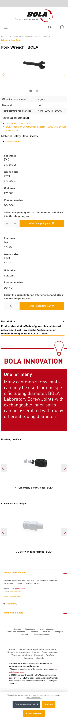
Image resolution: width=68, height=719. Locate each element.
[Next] (64, 74)
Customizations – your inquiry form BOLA (37, 649)
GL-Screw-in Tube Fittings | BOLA (34, 551)
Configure (48, 704)
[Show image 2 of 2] (37, 91)
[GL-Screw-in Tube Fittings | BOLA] (34, 526)
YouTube (46, 632)
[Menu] (6, 27)
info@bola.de (15, 591)
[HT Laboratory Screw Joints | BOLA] (34, 462)
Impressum (30, 629)
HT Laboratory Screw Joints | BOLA (34, 487)
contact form (11, 604)
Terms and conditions (16, 632)
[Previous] (3, 74)
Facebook (34, 632)
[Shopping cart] (62, 27)
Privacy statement (46, 629)
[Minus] (7, 223)
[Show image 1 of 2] (30, 91)
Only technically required (26, 704)
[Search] (49, 27)
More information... (34, 698)
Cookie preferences (41, 635)
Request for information (18, 652)
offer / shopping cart (40, 223)
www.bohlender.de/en (12, 596)
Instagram (59, 632)
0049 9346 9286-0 (17, 588)
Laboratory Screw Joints (19, 123)
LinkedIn (24, 635)
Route (12, 649)
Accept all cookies (34, 713)
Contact (17, 629)
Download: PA (13, 141)
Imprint (35, 652)
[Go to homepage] (34, 15)
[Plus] (15, 223)
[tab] (33, 327)
